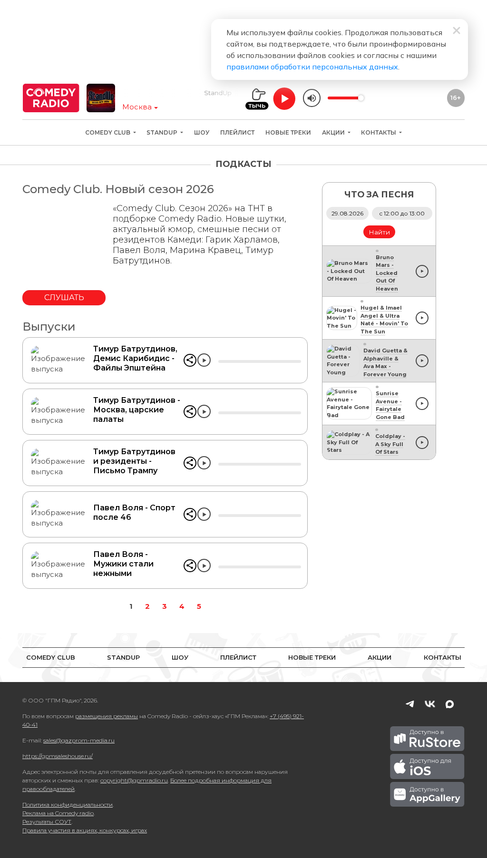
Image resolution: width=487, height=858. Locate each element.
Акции (334, 132)
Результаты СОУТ (46, 821)
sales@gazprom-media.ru (79, 740)
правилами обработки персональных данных (312, 66)
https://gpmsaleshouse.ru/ (57, 756)
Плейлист (237, 132)
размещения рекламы (106, 716)
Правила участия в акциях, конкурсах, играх (84, 830)
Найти (379, 232)
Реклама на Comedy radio (58, 813)
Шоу (201, 132)
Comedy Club (108, 132)
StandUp (162, 132)
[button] (190, 360)
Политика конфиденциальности (67, 804)
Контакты (379, 132)
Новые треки (288, 132)
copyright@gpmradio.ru (134, 780)
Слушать (64, 297)
